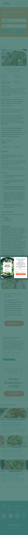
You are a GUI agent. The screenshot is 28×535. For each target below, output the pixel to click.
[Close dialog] (26, 257)
